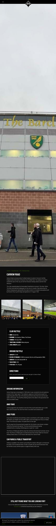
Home (8, 270)
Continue (49, 522)
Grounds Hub (15, 270)
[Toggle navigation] (3, 2)
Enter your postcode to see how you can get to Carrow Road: (25, 374)
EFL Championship (24, 270)
